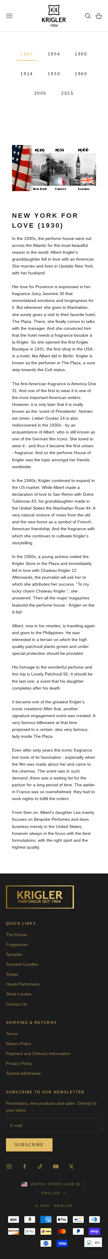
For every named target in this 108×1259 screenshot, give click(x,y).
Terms (12, 1033)
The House (16, 934)
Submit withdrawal (23, 1073)
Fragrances (17, 944)
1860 (26, 54)
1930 (54, 73)
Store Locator (19, 994)
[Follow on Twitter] (71, 1166)
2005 (40, 93)
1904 (54, 54)
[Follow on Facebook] (25, 1166)
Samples (14, 954)
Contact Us (16, 1004)
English (51, 1193)
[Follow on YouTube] (56, 1166)
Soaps (12, 974)
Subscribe (29, 1144)
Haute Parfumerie (23, 984)
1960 (81, 73)
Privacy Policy (19, 1063)
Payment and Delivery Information (38, 1053)
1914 (26, 73)
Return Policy (18, 1043)
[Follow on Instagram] (9, 1166)
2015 (67, 93)
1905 (81, 54)
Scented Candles (22, 964)
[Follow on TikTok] (40, 1166)
